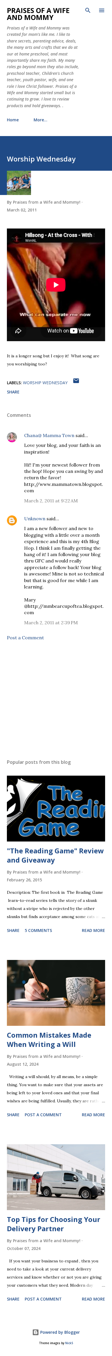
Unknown (34, 518)
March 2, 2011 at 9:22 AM (51, 501)
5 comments (38, 930)
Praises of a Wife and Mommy (38, 13)
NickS (69, 1343)
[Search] (87, 10)
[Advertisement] (56, 700)
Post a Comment (25, 637)
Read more (93, 930)
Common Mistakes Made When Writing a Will (49, 1039)
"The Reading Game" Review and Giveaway (55, 855)
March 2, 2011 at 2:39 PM (51, 622)
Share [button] (13, 392)
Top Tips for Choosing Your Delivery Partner (53, 1223)
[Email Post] (76, 382)
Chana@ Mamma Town (49, 435)
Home (13, 119)
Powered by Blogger (59, 1332)
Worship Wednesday (45, 382)
